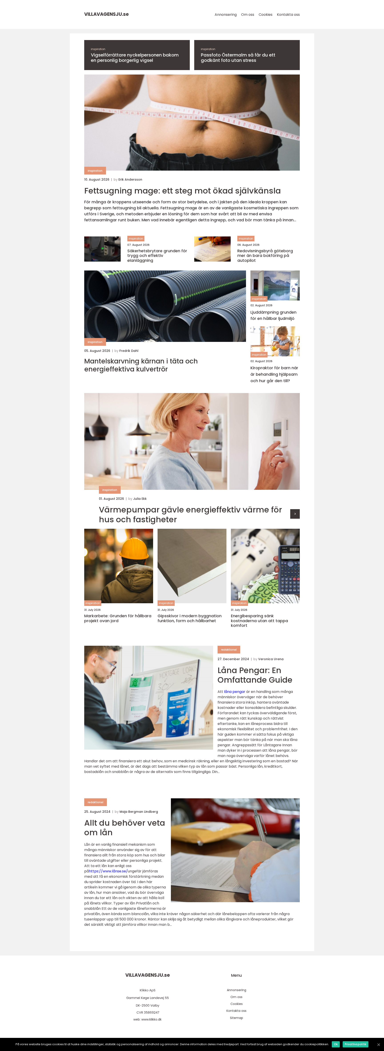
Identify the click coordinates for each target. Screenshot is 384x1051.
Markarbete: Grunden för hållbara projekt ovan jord (117, 618)
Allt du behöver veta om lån (124, 827)
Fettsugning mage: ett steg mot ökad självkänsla (182, 191)
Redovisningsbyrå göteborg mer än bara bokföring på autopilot (265, 255)
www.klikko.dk (151, 1019)
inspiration (98, 49)
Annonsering (226, 14)
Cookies (265, 14)
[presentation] (295, 514)
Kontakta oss (288, 14)
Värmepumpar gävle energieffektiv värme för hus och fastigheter (190, 514)
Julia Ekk (140, 498)
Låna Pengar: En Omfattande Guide (255, 675)
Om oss (247, 14)
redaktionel (229, 650)
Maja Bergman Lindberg (139, 811)
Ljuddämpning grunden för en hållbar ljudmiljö (273, 315)
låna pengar (234, 691)
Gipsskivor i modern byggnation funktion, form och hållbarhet (190, 618)
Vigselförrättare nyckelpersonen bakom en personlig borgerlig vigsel (135, 57)
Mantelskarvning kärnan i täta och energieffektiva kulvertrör (141, 365)
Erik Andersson (130, 179)
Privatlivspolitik (355, 1044)
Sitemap (236, 1018)
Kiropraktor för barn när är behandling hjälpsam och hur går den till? (274, 374)
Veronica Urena (271, 659)
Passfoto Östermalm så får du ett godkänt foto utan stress (238, 57)
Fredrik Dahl (128, 350)
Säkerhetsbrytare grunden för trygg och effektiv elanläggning (157, 255)
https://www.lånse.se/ (108, 871)
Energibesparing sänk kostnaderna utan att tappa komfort (259, 620)
